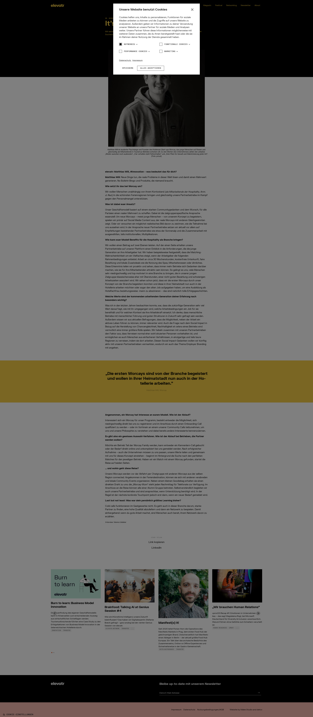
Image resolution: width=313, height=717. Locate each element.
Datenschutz (125, 60)
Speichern (127, 68)
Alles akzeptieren (150, 68)
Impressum (137, 60)
